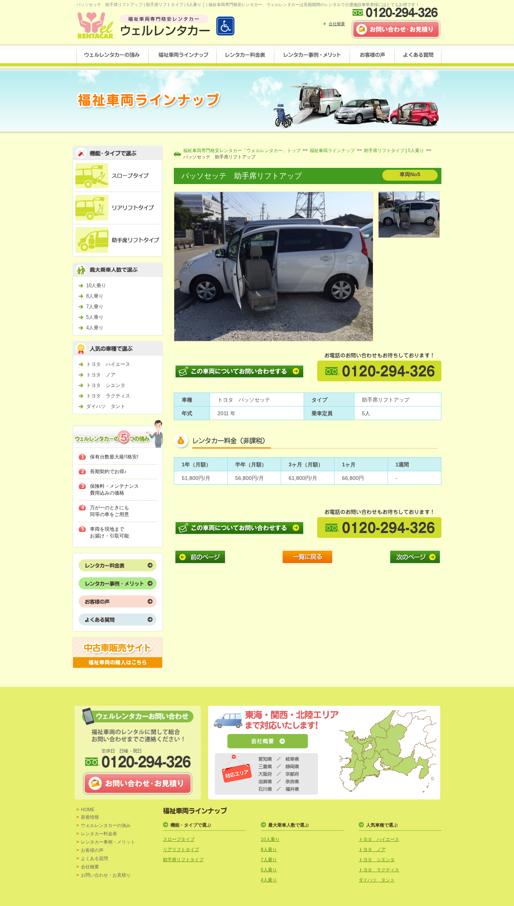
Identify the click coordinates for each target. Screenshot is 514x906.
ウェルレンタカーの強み (106, 825)
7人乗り (94, 306)
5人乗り (94, 317)
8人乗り (94, 296)
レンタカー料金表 (99, 833)
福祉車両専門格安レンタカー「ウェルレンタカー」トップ (242, 150)
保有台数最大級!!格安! (114, 457)
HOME (87, 809)
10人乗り (96, 285)
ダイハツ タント (105, 406)
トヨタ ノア (101, 375)
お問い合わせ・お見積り (106, 875)
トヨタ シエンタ (105, 385)
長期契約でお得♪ (108, 471)
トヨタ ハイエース (108, 364)
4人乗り (94, 327)
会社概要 (336, 23)
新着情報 (90, 817)
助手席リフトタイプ (384, 150)
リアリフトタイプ (181, 849)
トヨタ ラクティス (108, 396)
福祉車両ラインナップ (332, 150)
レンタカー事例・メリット (108, 842)
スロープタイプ (179, 839)
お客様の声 (92, 850)
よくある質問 (94, 858)
